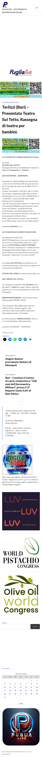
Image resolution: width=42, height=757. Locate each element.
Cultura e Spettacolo (10, 102)
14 (26, 687)
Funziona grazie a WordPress (11, 751)
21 (26, 690)
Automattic (7, 754)
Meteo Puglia (5, 668)
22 (31, 690)
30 (37, 694)
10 (5, 687)
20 (21, 690)
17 (5, 690)
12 (15, 687)
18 (10, 690)
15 (31, 687)
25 (10, 694)
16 (37, 687)
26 (15, 694)
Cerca (4, 623)
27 (21, 694)
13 (21, 687)
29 (31, 694)
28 (26, 694)
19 (15, 690)
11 (10, 687)
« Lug (20, 703)
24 (5, 694)
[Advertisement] (21, 43)
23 (37, 690)
